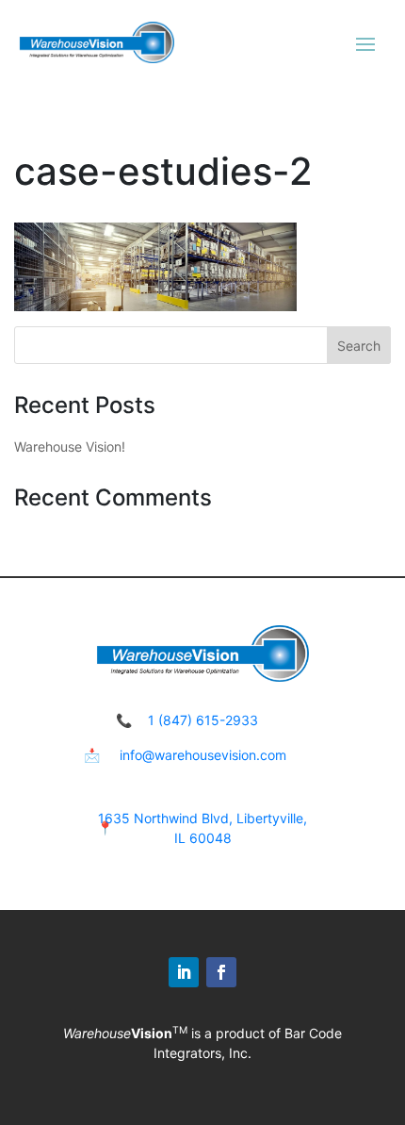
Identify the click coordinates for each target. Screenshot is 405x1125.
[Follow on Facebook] (221, 972)
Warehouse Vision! (69, 446)
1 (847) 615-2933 (203, 720)
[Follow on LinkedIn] (184, 972)
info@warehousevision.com (203, 755)
